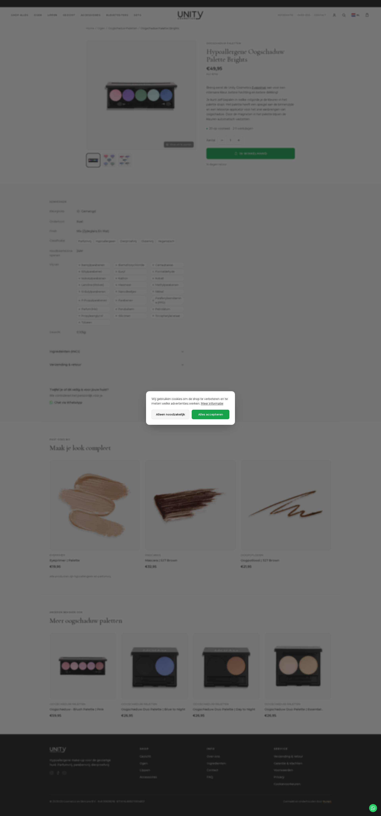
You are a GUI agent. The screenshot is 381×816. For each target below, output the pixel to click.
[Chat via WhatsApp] (373, 808)
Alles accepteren (210, 414)
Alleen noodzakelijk (170, 414)
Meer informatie (212, 403)
